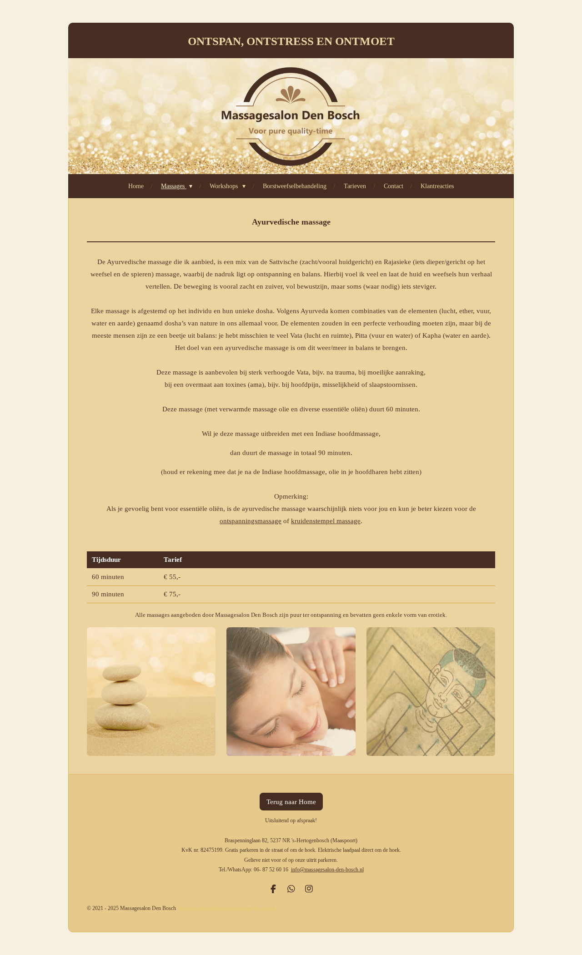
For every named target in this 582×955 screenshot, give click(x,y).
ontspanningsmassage (250, 521)
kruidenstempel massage (326, 521)
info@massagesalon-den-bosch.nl (327, 869)
